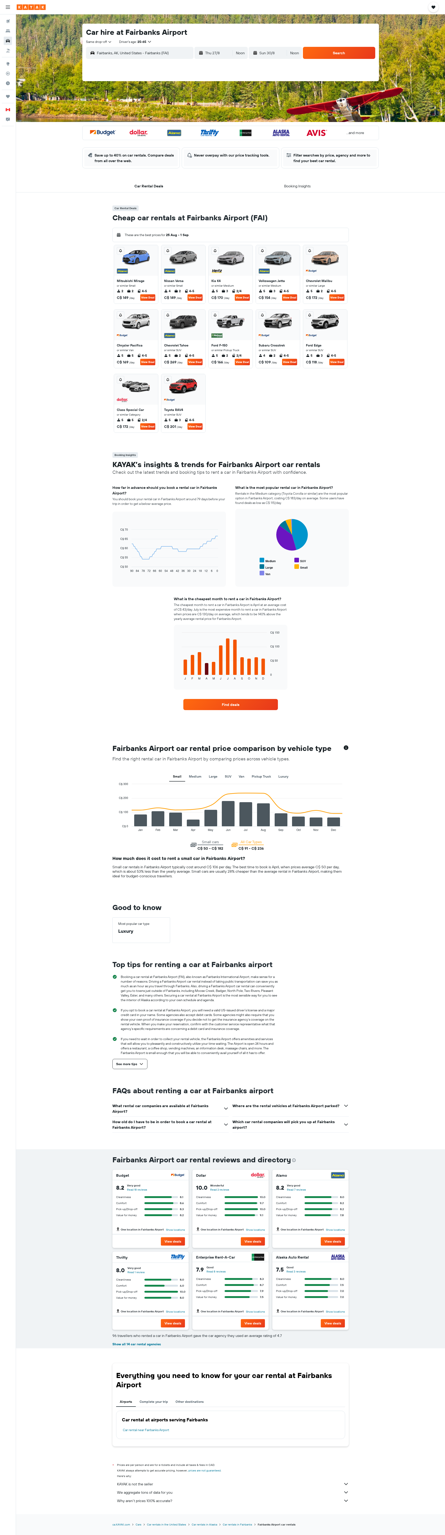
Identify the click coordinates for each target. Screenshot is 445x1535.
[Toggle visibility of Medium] (268, 560)
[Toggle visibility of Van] (265, 573)
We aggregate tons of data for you (144, 1492)
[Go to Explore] (8, 63)
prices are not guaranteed (204, 1470)
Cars (138, 1524)
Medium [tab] (195, 776)
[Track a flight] (8, 73)
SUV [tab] (228, 776)
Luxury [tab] (283, 776)
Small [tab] (177, 776)
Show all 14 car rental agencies (136, 1344)
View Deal (147, 297)
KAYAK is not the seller (135, 1484)
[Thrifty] (178, 1257)
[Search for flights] (8, 21)
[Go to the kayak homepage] (31, 7)
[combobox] (99, 41)
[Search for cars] (8, 40)
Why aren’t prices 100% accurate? (144, 1500)
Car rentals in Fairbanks (237, 1524)
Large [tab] (213, 776)
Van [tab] (241, 776)
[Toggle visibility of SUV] (300, 560)
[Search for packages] (8, 50)
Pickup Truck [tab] (261, 776)
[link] (230, 704)
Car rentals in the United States (166, 1524)
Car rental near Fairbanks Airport (146, 1430)
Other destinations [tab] (189, 1402)
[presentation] (294, 1160)
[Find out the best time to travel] (8, 83)
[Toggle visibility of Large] (266, 567)
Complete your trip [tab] (154, 1402)
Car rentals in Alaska (204, 1524)
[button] (8, 7)
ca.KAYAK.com (121, 1524)
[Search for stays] (8, 31)
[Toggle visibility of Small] (301, 567)
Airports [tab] (126, 1402)
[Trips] (8, 96)
